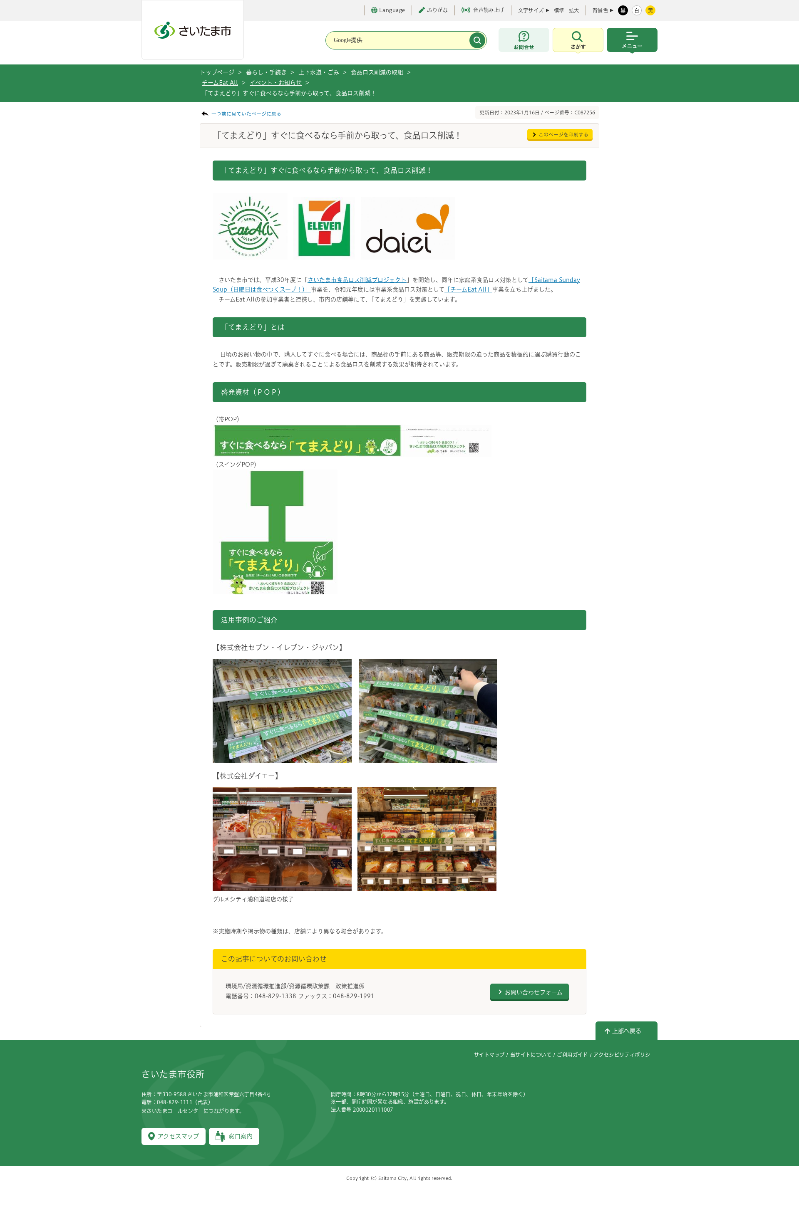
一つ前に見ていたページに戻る (246, 113)
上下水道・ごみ (318, 72)
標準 (559, 10)
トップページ (217, 72)
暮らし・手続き (266, 72)
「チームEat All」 (468, 289)
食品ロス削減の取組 (377, 72)
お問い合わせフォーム (534, 992)
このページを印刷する (563, 134)
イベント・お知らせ (276, 83)
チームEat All (220, 83)
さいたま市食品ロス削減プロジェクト (357, 280)
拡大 (574, 10)
